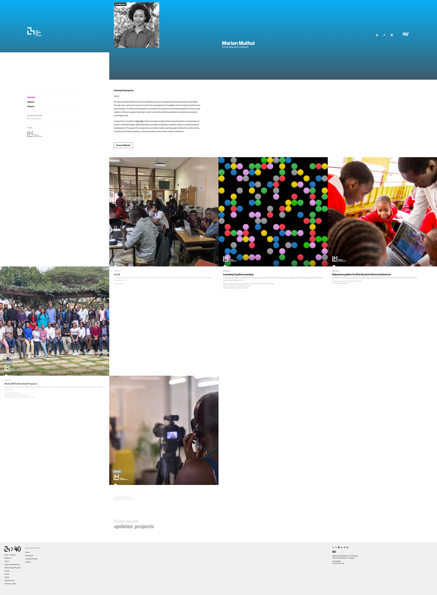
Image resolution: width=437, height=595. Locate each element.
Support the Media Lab (12, 564)
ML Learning (228, 284)
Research (8, 558)
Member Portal (9, 581)
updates (123, 526)
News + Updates (10, 555)
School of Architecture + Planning (343, 558)
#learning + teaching (235, 288)
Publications (29, 556)
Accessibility (336, 561)
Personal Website (123, 145)
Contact (27, 562)
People (7, 571)
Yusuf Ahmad (128, 499)
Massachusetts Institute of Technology (345, 556)
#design (226, 288)
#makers (245, 288)
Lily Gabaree (240, 286)
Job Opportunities (31, 559)
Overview (31, 97)
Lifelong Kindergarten (241, 284)
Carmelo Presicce (229, 286)
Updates (30, 102)
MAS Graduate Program (13, 568)
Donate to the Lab (338, 563)
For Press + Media (11, 584)
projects (144, 526)
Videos (7, 577)
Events (7, 574)
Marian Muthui (118, 284)
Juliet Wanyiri (19, 395)
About (7, 561)
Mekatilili (139, 121)
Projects (30, 106)
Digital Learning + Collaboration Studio (262, 284)
